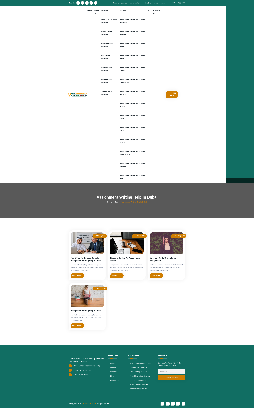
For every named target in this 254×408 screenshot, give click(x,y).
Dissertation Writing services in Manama (132, 93)
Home (89, 10)
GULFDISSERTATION (88, 404)
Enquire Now (173, 94)
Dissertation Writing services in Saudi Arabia (132, 153)
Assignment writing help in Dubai (86, 310)
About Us (96, 11)
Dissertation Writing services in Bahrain (132, 32)
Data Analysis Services (106, 93)
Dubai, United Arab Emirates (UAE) (125, 3)
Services (104, 10)
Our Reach (124, 10)
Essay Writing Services (106, 81)
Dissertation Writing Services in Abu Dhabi (132, 20)
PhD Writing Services (105, 56)
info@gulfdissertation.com (155, 3)
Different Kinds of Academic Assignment (163, 259)
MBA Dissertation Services (108, 68)
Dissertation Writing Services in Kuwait (132, 68)
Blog (149, 10)
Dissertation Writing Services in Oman (132, 116)
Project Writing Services (107, 44)
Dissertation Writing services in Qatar (132, 128)
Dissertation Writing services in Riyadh (132, 140)
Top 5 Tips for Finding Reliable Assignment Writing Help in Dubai (86, 259)
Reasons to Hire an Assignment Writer (125, 259)
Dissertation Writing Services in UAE (132, 177)
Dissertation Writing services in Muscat (132, 104)
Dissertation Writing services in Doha (132, 44)
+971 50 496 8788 (178, 3)
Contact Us (156, 11)
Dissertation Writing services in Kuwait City (132, 81)
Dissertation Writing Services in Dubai (132, 56)
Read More (76, 275)
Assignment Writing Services (109, 20)
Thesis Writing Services (106, 32)
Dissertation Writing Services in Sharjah (132, 165)
